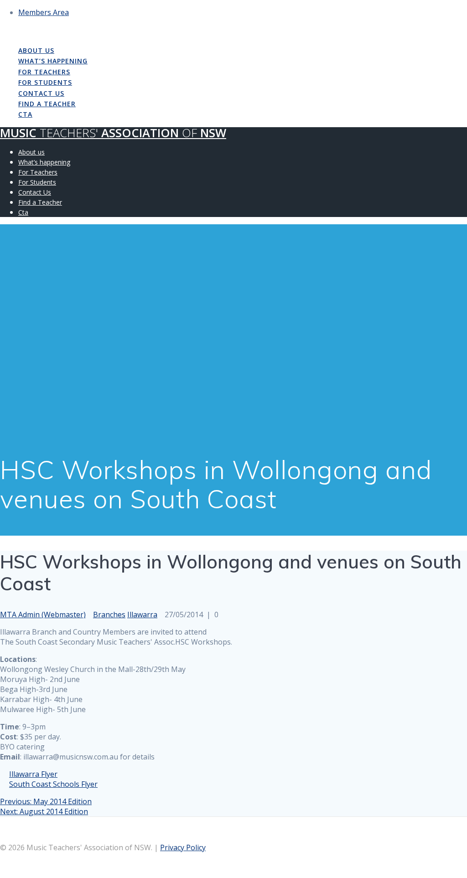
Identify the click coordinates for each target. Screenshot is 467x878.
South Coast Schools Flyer (53, 784)
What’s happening (53, 61)
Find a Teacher (47, 103)
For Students (45, 82)
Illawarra (142, 614)
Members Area (43, 12)
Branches (109, 614)
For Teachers (44, 71)
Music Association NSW (113, 31)
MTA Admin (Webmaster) (43, 614)
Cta (25, 114)
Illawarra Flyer (33, 774)
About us (36, 50)
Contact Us (41, 93)
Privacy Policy (183, 847)
